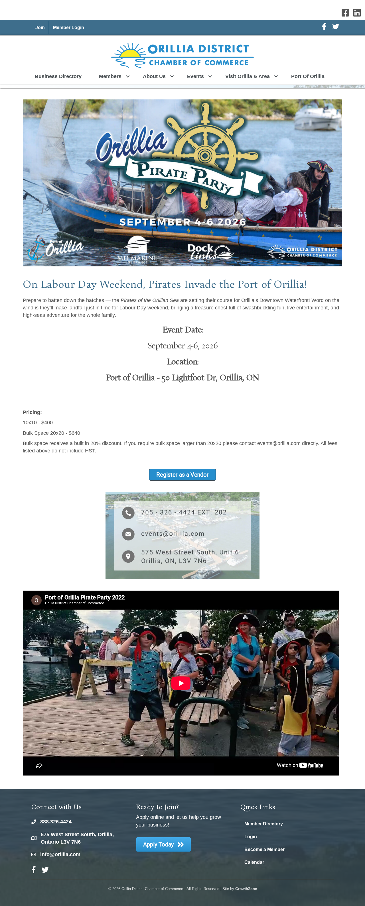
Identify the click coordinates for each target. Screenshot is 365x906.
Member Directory (263, 823)
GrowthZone (246, 889)
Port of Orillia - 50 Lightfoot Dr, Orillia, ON (182, 377)
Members (110, 76)
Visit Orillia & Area (247, 76)
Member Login (68, 27)
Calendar (254, 862)
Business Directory (58, 76)
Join (40, 27)
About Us (154, 76)
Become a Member (264, 849)
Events (195, 76)
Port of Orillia (308, 76)
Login (250, 836)
